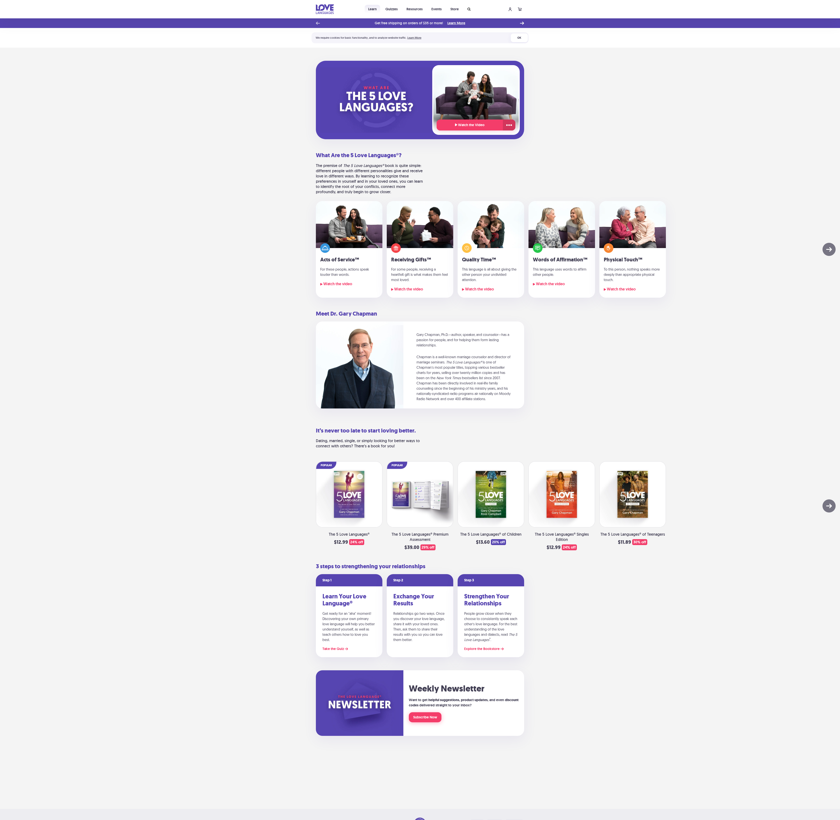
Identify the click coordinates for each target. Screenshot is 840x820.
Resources (414, 9)
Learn (372, 9)
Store (454, 9)
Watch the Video (471, 125)
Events (436, 9)
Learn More (456, 23)
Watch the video (337, 284)
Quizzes (391, 9)
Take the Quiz (333, 649)
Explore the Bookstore (482, 649)
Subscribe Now (425, 717)
